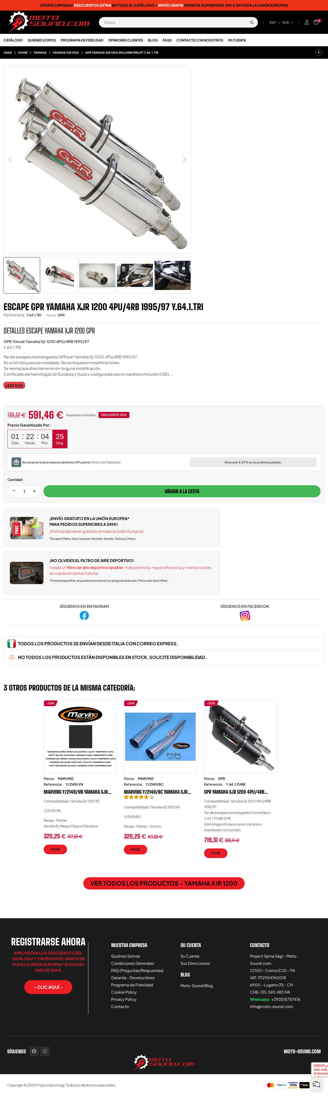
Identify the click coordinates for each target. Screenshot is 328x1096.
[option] (80, 780)
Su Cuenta (190, 956)
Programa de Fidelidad (132, 984)
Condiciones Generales (132, 963)
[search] (252, 22)
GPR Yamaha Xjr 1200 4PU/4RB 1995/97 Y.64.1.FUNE (234, 791)
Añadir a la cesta (182, 491)
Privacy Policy (123, 999)
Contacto (120, 1006)
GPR (61, 315)
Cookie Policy (124, 992)
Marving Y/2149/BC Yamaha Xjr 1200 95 (156, 791)
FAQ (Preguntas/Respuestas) (137, 970)
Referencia (14, 314)
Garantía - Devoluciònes (133, 977)
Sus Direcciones (195, 963)
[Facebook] (34, 1051)
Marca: (51, 315)
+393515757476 (285, 999)
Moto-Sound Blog (197, 985)
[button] (48, 987)
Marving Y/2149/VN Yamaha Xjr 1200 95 (76, 791)
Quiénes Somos (125, 956)
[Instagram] (45, 1051)
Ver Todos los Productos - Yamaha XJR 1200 (164, 883)
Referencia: (53, 784)
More (55, 849)
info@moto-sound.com (271, 1006)
